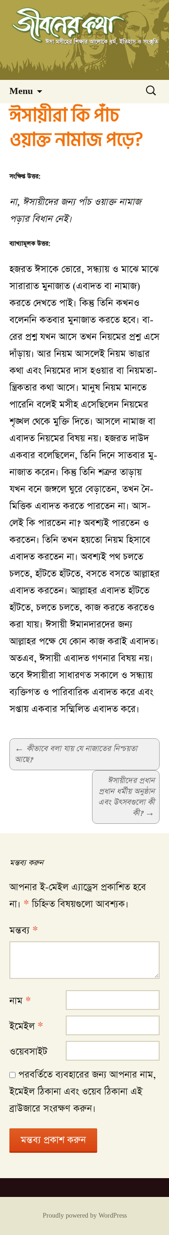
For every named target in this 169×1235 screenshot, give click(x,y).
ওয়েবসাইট (28, 1051)
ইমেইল (26, 1026)
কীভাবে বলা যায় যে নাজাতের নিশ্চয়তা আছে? (76, 754)
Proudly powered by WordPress (85, 1215)
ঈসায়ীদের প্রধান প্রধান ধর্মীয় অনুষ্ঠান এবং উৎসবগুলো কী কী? (126, 797)
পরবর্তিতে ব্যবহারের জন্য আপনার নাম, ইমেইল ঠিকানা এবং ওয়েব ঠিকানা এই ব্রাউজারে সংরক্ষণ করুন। (82, 1091)
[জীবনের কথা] (84, 40)
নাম (20, 1001)
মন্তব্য (23, 930)
